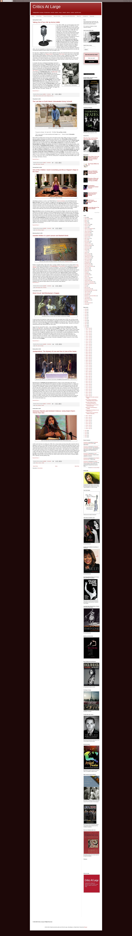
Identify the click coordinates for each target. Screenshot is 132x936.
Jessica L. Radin (41, 462)
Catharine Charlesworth (89, 281)
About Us (79, 16)
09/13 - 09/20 (88, 352)
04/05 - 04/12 (88, 389)
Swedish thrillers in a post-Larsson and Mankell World (50, 235)
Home (33, 16)
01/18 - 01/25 (88, 425)
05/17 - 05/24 (88, 379)
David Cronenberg (61, 200)
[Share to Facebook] (59, 94)
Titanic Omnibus (88, 291)
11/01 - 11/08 (88, 341)
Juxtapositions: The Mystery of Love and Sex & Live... (92, 411)
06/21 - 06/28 (88, 371)
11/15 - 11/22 (88, 337)
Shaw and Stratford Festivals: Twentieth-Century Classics (93, 172)
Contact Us (85, 16)
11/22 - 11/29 (88, 336)
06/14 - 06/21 (88, 373)
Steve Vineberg (38, 405)
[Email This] (55, 94)
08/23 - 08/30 (88, 357)
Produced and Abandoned (89, 283)
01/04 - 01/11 (88, 428)
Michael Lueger (87, 253)
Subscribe (92, 16)
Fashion (86, 284)
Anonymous (86, 442)
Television (42, 164)
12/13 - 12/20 (88, 331)
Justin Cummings (40, 345)
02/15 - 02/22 (88, 418)
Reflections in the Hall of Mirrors (90, 295)
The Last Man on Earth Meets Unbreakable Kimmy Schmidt (52, 101)
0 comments (49, 94)
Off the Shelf (87, 269)
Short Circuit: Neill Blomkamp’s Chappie (46, 293)
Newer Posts (35, 466)
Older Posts (77, 466)
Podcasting (87, 294)
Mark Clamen (38, 164)
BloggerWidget (97, 212)
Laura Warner (87, 260)
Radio (86, 301)
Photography (87, 262)
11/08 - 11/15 (88, 339)
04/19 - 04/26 (88, 386)
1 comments (49, 285)
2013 (86, 432)
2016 (86, 325)
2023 (86, 314)
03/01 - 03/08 (88, 415)
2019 (86, 320)
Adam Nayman (87, 298)
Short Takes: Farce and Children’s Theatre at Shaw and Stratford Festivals (93, 158)
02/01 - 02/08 (88, 422)
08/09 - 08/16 (88, 360)
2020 (86, 318)
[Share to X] (58, 94)
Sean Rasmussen (88, 302)
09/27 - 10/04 (88, 349)
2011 (86, 435)
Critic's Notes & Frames (89, 266)
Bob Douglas (38, 287)
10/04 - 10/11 (88, 347)
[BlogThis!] (57, 94)
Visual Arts (86, 242)
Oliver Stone (61, 54)
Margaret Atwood (49, 54)
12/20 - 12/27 (88, 329)
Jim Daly (86, 304)
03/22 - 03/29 (88, 392)
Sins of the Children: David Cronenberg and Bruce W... (91, 403)
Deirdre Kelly (87, 232)
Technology (87, 297)
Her (39, 328)
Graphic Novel (87, 270)
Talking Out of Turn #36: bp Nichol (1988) (46, 22)
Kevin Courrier (44, 95)
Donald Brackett (88, 234)
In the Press (38, 16)
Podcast (86, 249)
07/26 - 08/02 (88, 363)
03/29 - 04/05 (88, 390)
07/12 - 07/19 (88, 366)
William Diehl (54, 71)
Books (37, 95)
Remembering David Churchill (90, 290)
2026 (86, 309)
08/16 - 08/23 (88, 358)
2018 (86, 322)
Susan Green (87, 246)
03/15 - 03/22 (88, 394)
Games (86, 252)
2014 (86, 430)
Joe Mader (87, 273)
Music (86, 221)
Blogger (85, 927)
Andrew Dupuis (87, 280)
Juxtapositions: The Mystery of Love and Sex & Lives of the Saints (54, 351)
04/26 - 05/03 (88, 384)
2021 (86, 317)
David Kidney (87, 248)
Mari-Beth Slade (88, 263)
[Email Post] (52, 94)
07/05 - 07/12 (88, 368)
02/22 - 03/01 (88, 417)
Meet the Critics (57, 16)
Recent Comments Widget (95, 467)
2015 (86, 326)
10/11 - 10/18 (88, 345)
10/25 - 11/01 (88, 342)
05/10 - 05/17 (88, 381)
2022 (86, 315)
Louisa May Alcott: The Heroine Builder (93, 208)
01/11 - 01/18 (88, 426)
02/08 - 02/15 (88, 420)
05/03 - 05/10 (88, 382)
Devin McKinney (88, 255)
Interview (39, 95)
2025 (86, 310)
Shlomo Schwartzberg (89, 228)
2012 (86, 433)
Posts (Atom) (40, 468)
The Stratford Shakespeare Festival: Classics (93, 186)
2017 (86, 323)
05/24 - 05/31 (88, 378)
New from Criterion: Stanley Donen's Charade (92, 194)
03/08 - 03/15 (88, 395)
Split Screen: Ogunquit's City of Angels (92, 201)
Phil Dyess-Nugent (88, 245)
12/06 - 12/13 (88, 333)
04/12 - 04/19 (88, 387)
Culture (86, 227)
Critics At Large (47, 6)
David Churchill (87, 235)
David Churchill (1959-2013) (69, 16)
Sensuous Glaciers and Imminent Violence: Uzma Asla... (92, 413)
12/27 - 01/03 (88, 328)
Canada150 (87, 267)
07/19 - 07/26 (88, 365)
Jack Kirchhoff (87, 274)
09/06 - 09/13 (88, 353)
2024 (86, 312)
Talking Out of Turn (50, 95)
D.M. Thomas (35, 70)
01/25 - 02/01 (88, 423)
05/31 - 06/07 (88, 376)
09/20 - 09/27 (88, 350)
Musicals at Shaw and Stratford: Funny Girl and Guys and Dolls (93, 179)
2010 (86, 436)
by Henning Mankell (57, 266)
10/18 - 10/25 (88, 344)
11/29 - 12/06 (88, 334)
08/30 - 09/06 (88, 355)
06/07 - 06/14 (88, 374)
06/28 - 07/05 (88, 370)
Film (36, 345)
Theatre (42, 405)
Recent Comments (48, 16)
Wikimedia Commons (68, 261)
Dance (86, 239)
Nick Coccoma (87, 259)
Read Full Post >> (36, 90)
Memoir (86, 276)
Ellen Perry (87, 287)
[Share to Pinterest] (60, 94)
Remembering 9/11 (88, 288)
